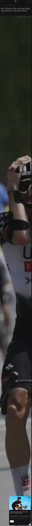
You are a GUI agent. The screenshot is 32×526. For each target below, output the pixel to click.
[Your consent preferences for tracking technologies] (30, 524)
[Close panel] (29, 497)
